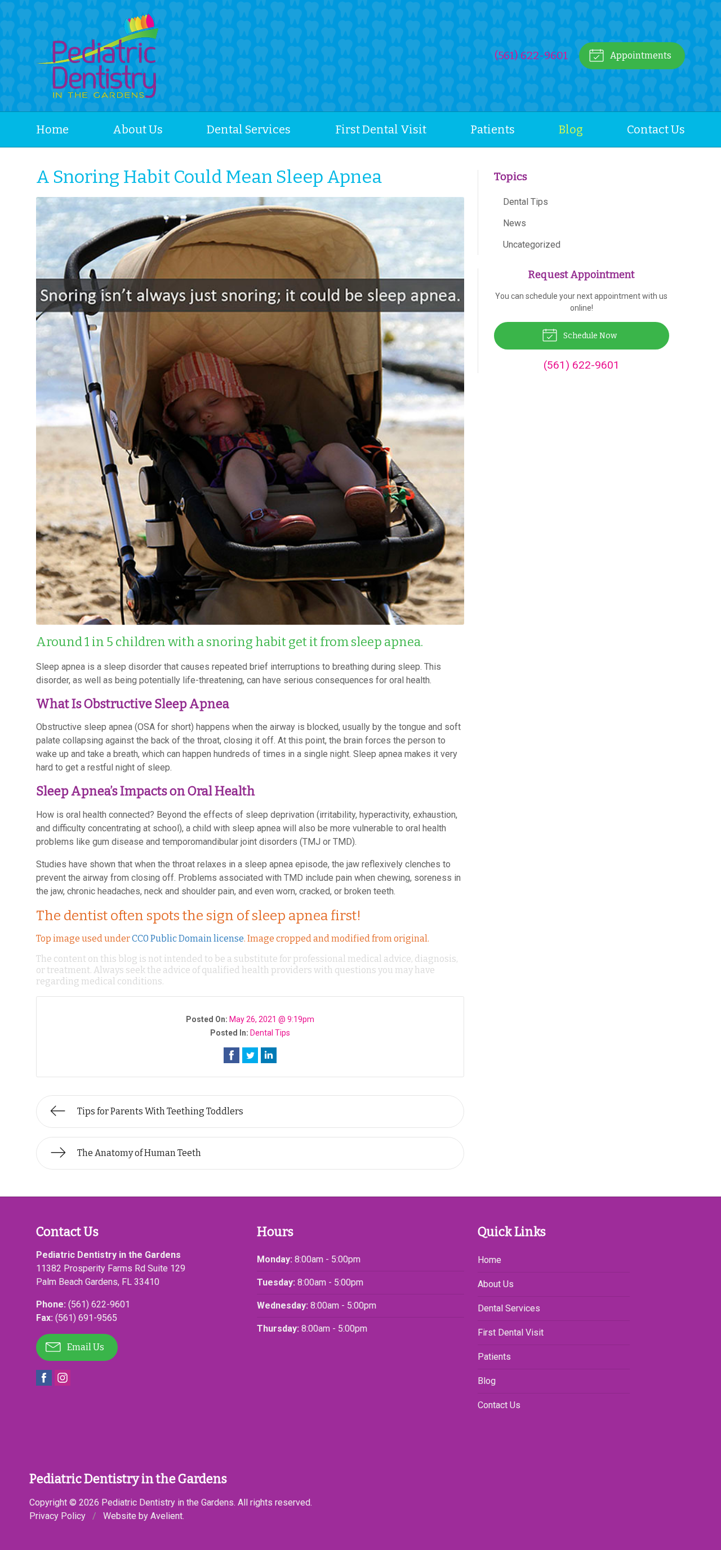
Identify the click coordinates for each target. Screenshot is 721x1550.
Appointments (639, 55)
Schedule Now (589, 336)
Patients (492, 129)
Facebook (44, 1378)
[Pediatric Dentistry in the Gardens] (97, 56)
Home (52, 129)
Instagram (62, 1378)
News (514, 223)
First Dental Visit (380, 129)
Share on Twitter (250, 1055)
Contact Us (656, 129)
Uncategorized (531, 244)
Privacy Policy (57, 1516)
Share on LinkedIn (269, 1055)
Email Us (84, 1347)
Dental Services (249, 129)
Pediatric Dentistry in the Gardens (167, 1502)
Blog (571, 129)
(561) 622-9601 (531, 55)
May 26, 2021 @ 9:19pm (271, 1019)
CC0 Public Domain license (188, 938)
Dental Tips (270, 1032)
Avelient (166, 1516)
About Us (138, 129)
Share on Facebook (231, 1055)
